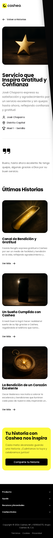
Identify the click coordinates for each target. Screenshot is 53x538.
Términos (15, 533)
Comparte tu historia (26, 462)
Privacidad (37, 533)
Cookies (26, 533)
